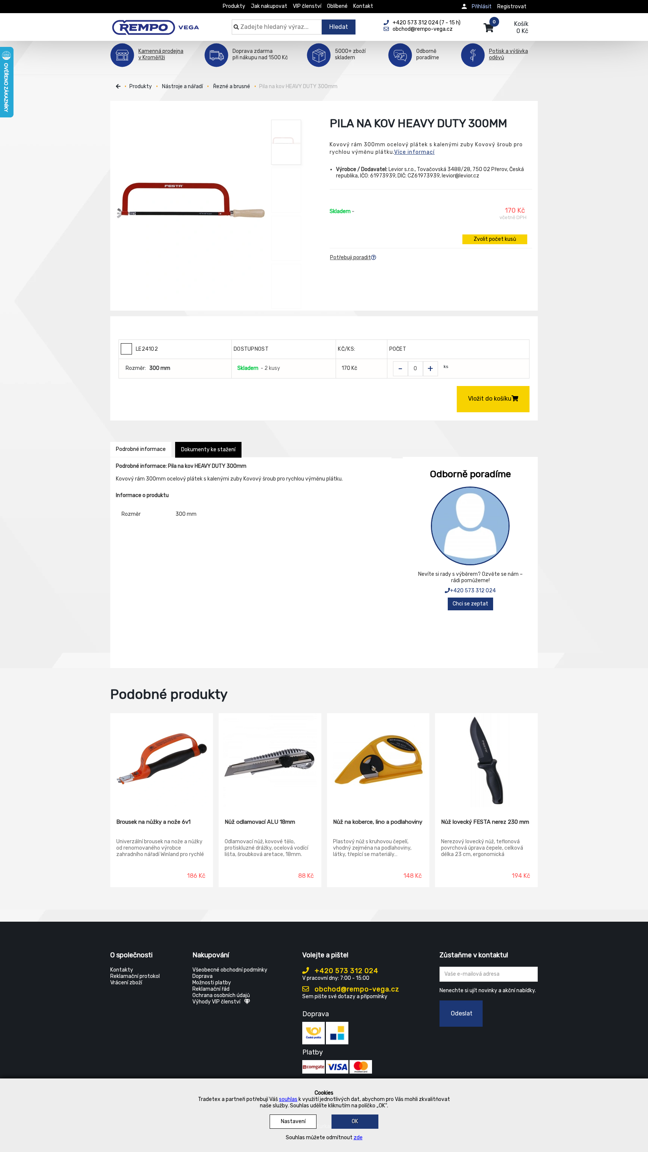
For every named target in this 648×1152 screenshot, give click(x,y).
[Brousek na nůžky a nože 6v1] (162, 760)
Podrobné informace (141, 449)
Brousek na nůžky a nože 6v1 (153, 822)
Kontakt (363, 6)
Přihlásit (482, 6)
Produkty (234, 6)
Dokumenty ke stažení (208, 449)
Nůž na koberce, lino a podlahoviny (377, 822)
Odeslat (461, 1013)
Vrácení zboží (126, 982)
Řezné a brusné (231, 86)
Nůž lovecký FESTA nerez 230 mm (485, 822)
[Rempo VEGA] (155, 23)
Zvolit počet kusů (495, 239)
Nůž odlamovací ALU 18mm (260, 822)
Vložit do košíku (490, 398)
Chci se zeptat (470, 604)
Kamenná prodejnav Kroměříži (160, 54)
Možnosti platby (211, 982)
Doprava (202, 976)
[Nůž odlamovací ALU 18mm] (270, 760)
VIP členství (307, 6)
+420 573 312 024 (473, 590)
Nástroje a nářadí (182, 86)
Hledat (338, 26)
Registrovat (511, 6)
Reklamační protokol (135, 976)
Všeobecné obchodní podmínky (229, 970)
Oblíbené (337, 6)
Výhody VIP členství (216, 1002)
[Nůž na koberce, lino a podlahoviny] (378, 760)
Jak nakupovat (269, 6)
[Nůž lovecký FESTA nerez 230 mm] (486, 760)
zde (358, 1137)
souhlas (288, 1099)
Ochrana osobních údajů (221, 995)
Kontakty (121, 970)
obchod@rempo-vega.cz (356, 989)
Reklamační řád (211, 989)
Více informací (414, 152)
